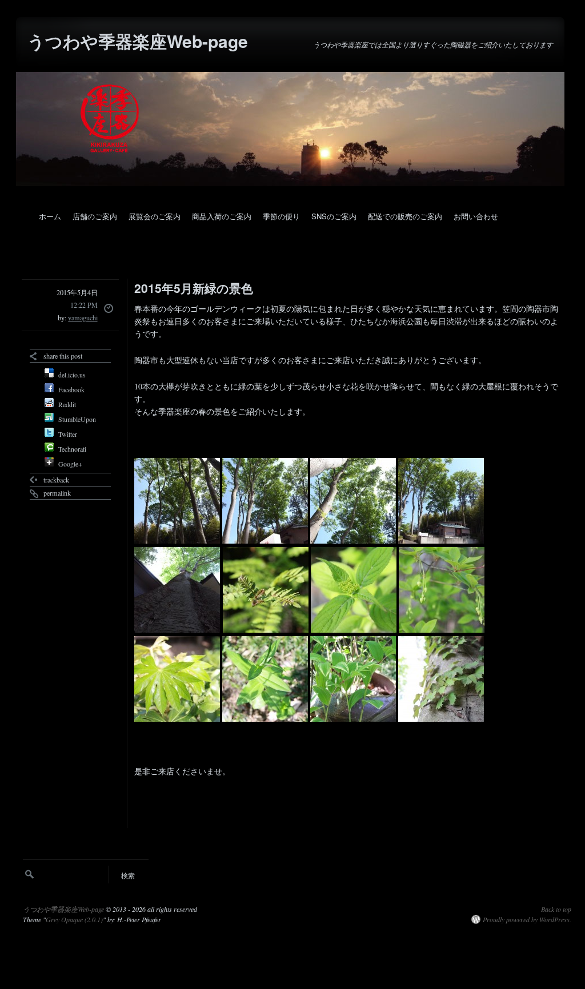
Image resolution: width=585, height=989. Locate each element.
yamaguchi (83, 317)
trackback (56, 479)
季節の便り (281, 216)
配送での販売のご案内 (405, 216)
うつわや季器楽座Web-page (137, 41)
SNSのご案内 (333, 216)
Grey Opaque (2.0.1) (74, 919)
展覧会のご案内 (155, 216)
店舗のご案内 (95, 216)
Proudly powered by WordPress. (527, 919)
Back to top (556, 909)
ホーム (50, 216)
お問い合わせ (476, 216)
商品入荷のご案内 (221, 216)
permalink (57, 492)
